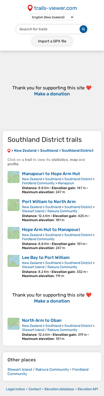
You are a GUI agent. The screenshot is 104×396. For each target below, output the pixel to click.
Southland (53, 179)
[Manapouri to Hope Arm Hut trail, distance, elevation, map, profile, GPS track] (13, 182)
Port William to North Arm (49, 201)
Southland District (78, 179)
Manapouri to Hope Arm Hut (51, 173)
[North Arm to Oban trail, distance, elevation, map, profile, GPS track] (13, 329)
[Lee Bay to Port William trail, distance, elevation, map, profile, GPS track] (13, 266)
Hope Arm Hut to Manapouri (51, 229)
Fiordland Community (38, 183)
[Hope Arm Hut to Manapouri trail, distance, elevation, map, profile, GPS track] (13, 238)
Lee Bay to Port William (46, 257)
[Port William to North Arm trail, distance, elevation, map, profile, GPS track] (13, 210)
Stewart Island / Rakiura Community (49, 211)
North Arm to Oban (41, 320)
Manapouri (66, 183)
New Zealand (32, 179)
